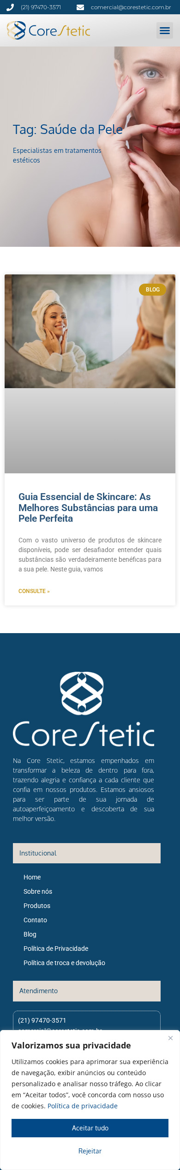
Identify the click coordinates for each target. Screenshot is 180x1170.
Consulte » (34, 591)
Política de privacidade (83, 1105)
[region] (90, 1100)
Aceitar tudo (90, 1128)
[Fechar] (170, 1037)
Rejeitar (90, 1151)
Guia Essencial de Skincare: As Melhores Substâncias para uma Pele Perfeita (88, 507)
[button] (164, 30)
